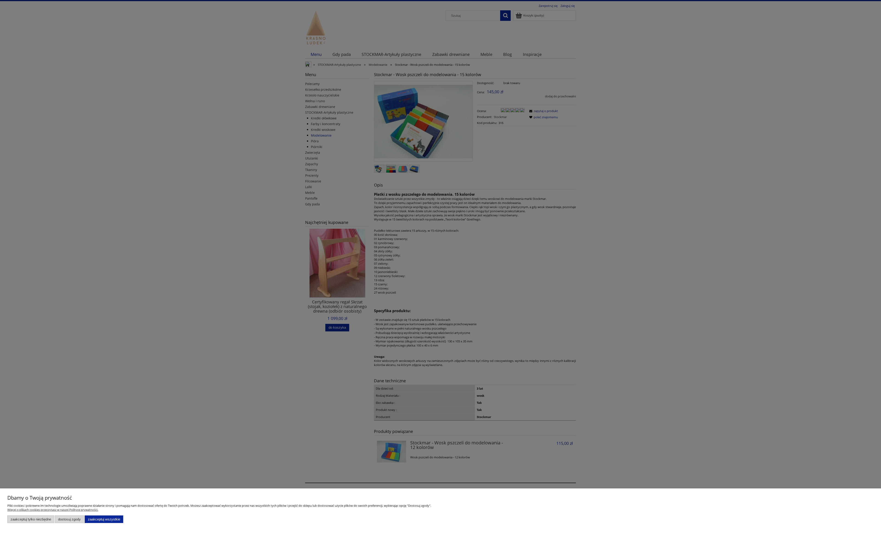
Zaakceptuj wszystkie (104, 519)
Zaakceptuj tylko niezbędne (31, 519)
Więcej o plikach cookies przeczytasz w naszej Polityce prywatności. (52, 510)
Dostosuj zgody (69, 519)
